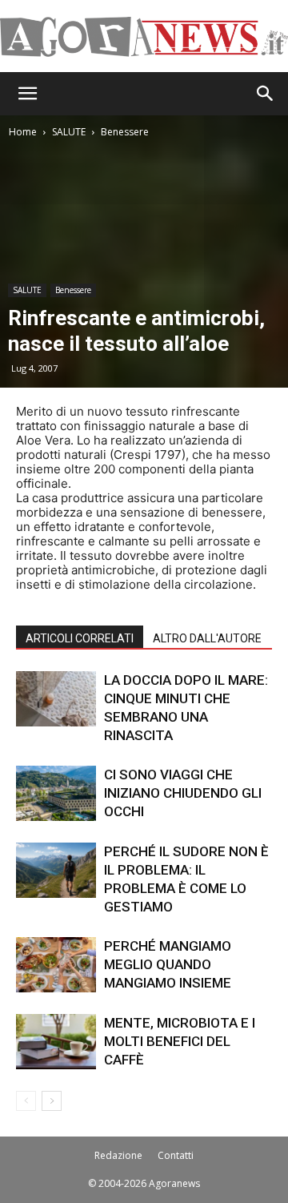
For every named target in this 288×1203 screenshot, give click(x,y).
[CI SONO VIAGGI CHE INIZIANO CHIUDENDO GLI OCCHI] (56, 793)
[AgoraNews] (144, 37)
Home (23, 132)
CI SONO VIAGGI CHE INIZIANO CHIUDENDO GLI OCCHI (183, 792)
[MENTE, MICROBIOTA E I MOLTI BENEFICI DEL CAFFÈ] (56, 1041)
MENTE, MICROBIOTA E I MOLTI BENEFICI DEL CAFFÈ (179, 1041)
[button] (27, 93)
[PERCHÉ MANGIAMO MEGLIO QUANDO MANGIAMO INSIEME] (56, 964)
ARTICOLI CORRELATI (80, 638)
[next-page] (52, 1101)
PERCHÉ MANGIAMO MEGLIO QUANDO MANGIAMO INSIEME (167, 964)
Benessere (125, 132)
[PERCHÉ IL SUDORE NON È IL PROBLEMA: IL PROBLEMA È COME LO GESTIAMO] (56, 870)
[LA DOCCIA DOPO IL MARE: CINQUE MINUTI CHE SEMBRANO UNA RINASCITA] (56, 698)
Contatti (176, 1155)
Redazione (118, 1155)
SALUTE (69, 132)
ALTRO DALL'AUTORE (207, 638)
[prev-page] (26, 1101)
